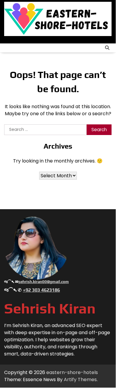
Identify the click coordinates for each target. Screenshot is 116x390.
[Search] (107, 47)
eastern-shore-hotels (72, 372)
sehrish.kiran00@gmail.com (43, 282)
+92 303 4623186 (41, 290)
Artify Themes (80, 379)
